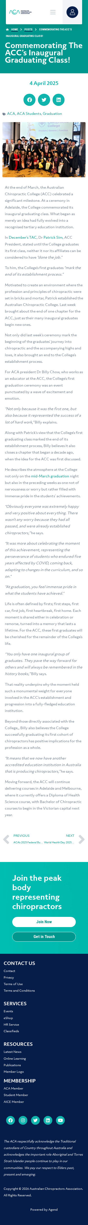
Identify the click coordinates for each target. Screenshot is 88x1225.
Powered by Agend (44, 1209)
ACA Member (13, 1088)
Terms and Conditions (19, 990)
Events (8, 1011)
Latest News (13, 1052)
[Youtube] (60, 1120)
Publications (12, 1065)
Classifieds (11, 1031)
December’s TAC (23, 238)
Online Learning (15, 1058)
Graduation (52, 114)
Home (14, 29)
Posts (28, 29)
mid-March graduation (50, 476)
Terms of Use (13, 984)
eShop (8, 1018)
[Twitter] (35, 1120)
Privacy (9, 977)
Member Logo (14, 1071)
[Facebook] (10, 1120)
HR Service (11, 1024)
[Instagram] (23, 1120)
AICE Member (14, 1102)
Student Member (16, 1095)
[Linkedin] (48, 1120)
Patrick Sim (53, 238)
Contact (9, 971)
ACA (11, 114)
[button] (29, 100)
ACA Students (29, 114)
